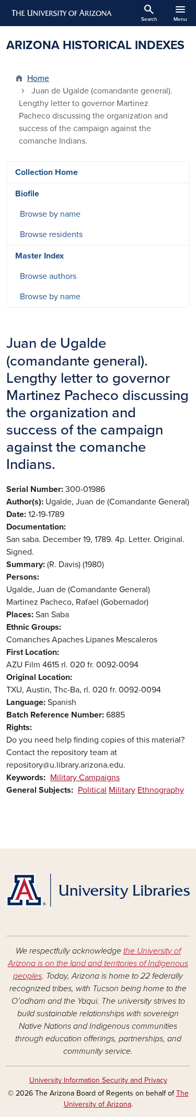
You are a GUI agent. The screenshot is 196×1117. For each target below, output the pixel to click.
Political (92, 790)
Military (122, 790)
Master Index (39, 256)
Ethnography (160, 790)
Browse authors (48, 276)
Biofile (27, 194)
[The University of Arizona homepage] (61, 13)
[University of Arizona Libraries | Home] (98, 890)
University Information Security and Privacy (98, 1080)
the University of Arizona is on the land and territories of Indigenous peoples (98, 963)
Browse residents (51, 234)
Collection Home (46, 172)
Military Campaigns (85, 777)
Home (38, 78)
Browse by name (50, 214)
